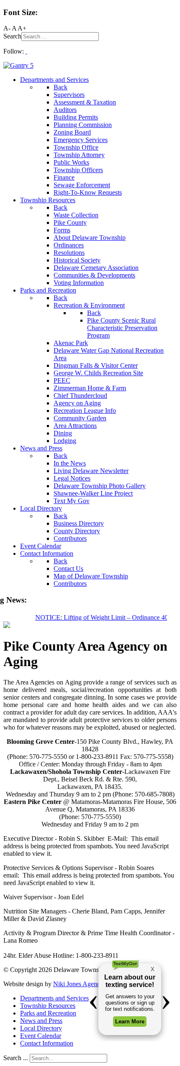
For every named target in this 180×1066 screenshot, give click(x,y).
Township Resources (47, 1005)
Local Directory (41, 1028)
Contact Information (46, 1043)
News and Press (41, 1020)
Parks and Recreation (48, 1013)
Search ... (15, 1057)
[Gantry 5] (18, 65)
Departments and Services (54, 998)
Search (12, 36)
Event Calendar (40, 1035)
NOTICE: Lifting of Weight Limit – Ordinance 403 (100, 617)
